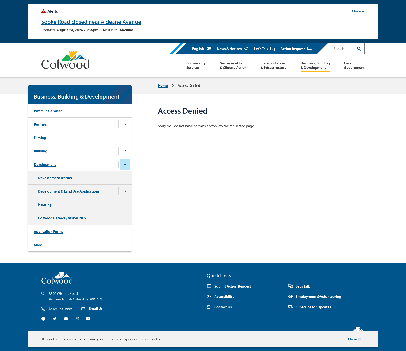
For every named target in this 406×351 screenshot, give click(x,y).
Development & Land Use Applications (69, 191)
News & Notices (229, 48)
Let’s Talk (261, 48)
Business (41, 124)
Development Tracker (55, 177)
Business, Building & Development (315, 65)
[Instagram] (77, 319)
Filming (40, 137)
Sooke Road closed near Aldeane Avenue (91, 21)
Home (163, 85)
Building (40, 151)
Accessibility (224, 296)
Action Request (293, 48)
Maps (38, 244)
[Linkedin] (88, 319)
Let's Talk (303, 286)
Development (45, 164)
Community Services (196, 65)
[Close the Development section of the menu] (125, 164)
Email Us (96, 308)
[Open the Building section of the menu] (125, 151)
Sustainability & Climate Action (233, 65)
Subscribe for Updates (313, 306)
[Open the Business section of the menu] (125, 124)
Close (352, 339)
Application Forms (48, 231)
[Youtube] (66, 319)
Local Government (354, 65)
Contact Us (223, 306)
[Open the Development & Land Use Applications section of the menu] (125, 191)
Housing (45, 204)
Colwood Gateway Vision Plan (62, 218)
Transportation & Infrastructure (273, 65)
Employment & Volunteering (318, 296)
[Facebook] (43, 319)
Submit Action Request (232, 286)
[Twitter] (54, 319)
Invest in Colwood (48, 110)
